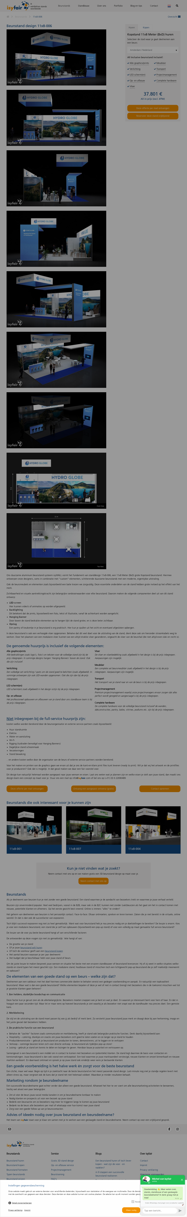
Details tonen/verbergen (22, 1203)
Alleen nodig (131, 1210)
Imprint (27, 1210)
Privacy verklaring (15, 1210)
